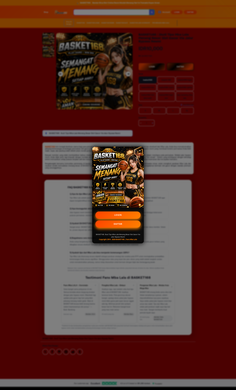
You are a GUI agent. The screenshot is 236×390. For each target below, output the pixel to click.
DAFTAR (118, 224)
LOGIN (118, 215)
